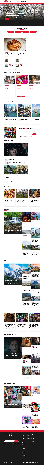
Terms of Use (15, 443)
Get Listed (28, 435)
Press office (23, 435)
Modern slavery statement (24, 455)
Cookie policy (23, 448)
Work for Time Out (23, 440)
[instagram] (8, 462)
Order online (21, 96)
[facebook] (4, 462)
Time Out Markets (23, 1)
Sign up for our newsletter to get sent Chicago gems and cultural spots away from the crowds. (27, 131)
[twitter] (6, 462)
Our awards (23, 438)
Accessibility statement (23, 450)
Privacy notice (23, 444)
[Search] (35, 1)
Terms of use (23, 452)
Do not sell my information (23, 446)
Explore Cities (18, 1)
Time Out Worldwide (32, 436)
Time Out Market (29, 438)
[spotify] (11, 462)
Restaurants (32, 441)
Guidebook (32, 438)
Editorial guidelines (23, 442)
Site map (23, 460)
